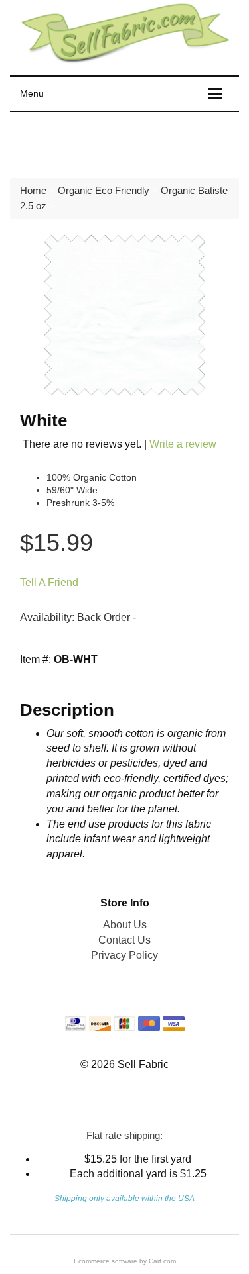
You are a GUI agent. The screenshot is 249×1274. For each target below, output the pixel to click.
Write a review (182, 444)
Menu (32, 93)
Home (33, 190)
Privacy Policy (124, 955)
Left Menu (46, 141)
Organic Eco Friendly (103, 190)
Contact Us (124, 940)
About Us (125, 924)
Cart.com (162, 1261)
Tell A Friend (49, 582)
